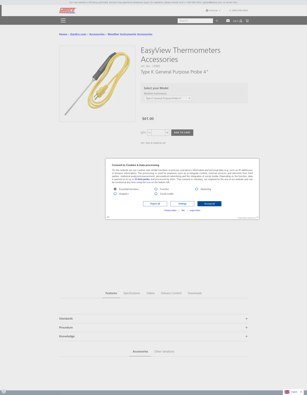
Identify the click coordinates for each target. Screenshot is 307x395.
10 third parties (142, 179)
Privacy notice (170, 210)
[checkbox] (156, 189)
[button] (155, 203)
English (294, 392)
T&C (183, 210)
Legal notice (195, 210)
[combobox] (293, 392)
